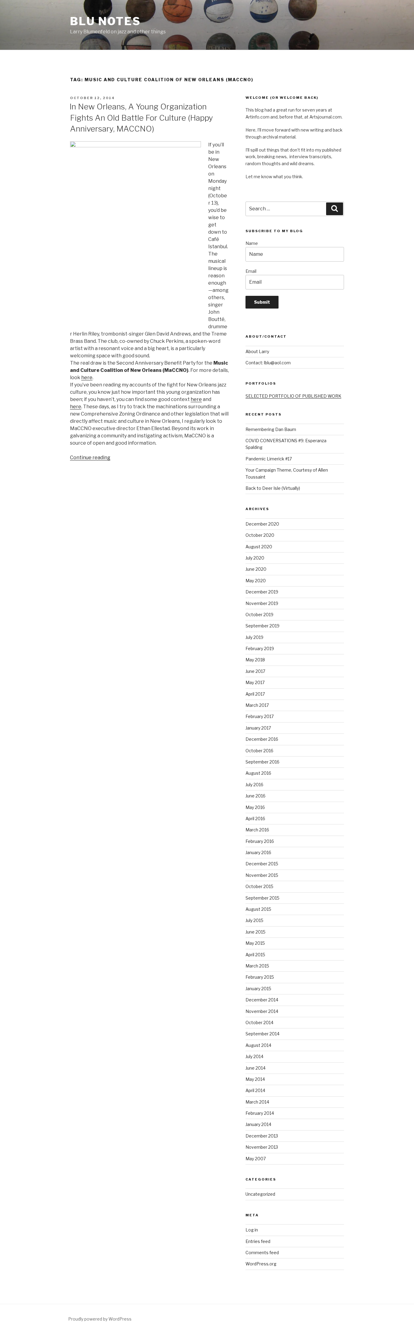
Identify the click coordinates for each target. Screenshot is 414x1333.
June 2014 (255, 1068)
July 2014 (254, 1056)
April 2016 (255, 818)
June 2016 (255, 795)
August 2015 (258, 909)
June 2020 (255, 569)
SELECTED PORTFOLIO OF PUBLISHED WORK (293, 396)
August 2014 (258, 1045)
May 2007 (255, 1158)
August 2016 (258, 773)
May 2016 (255, 807)
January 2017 (258, 727)
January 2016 (258, 852)
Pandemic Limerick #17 (268, 458)
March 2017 (257, 705)
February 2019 (259, 648)
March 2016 (257, 829)
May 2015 (255, 943)
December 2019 (261, 591)
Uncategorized (260, 1194)
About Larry (257, 351)
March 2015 (257, 965)
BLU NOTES (105, 21)
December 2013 (261, 1135)
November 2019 (261, 603)
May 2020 (255, 580)
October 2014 (259, 1022)
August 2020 (258, 546)
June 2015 (255, 931)
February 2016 (259, 841)
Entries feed (257, 1241)
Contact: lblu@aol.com (268, 362)
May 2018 (255, 659)
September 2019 (262, 625)
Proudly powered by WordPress (100, 1318)
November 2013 (261, 1147)
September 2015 (262, 897)
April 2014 (255, 1090)
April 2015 (255, 954)
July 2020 (254, 557)
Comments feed (262, 1252)
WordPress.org (260, 1263)
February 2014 (259, 1113)
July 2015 (254, 920)
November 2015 (261, 875)
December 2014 (261, 999)
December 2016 (261, 739)
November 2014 (261, 1011)
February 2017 (259, 716)
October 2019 (259, 614)
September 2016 (262, 761)
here (86, 377)
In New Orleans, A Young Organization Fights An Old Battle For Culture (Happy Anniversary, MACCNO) (141, 117)
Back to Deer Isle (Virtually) (272, 488)
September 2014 (262, 1033)
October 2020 (259, 535)
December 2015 (261, 863)
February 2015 (259, 977)
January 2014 (258, 1124)
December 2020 (262, 523)
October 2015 (259, 886)
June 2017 (255, 671)
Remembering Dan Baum (270, 429)
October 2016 (259, 750)
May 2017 (255, 682)
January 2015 (258, 988)
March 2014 (257, 1101)
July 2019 (254, 637)
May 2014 (255, 1079)
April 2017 (255, 694)
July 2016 (254, 784)
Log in (251, 1229)
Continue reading (90, 457)
